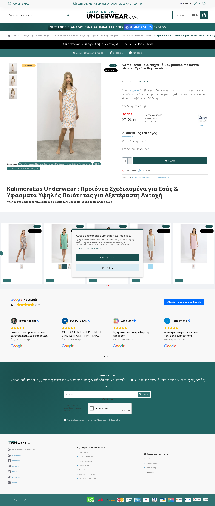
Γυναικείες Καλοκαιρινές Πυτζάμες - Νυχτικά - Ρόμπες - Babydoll (86, 35)
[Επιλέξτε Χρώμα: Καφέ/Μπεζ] (21, 266)
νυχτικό (134, 90)
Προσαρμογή (107, 267)
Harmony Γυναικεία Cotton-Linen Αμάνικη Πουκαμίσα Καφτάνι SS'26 (65, 271)
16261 (96, 164)
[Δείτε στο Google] (14, 321)
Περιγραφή (129, 81)
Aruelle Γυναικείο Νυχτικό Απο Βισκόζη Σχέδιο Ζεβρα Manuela (22, 271)
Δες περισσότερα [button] (21, 339)
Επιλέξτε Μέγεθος (135, 148)
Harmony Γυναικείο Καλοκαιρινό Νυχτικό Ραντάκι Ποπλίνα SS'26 (194, 271)
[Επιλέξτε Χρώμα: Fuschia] (193, 266)
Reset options (127, 136)
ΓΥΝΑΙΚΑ (16, 35)
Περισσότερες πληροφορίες (90, 248)
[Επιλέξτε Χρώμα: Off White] (69, 266)
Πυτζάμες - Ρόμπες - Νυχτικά (37, 35)
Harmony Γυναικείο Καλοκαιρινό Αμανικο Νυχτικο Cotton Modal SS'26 (151, 271)
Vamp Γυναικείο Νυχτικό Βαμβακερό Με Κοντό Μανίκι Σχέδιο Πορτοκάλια (55, 164)
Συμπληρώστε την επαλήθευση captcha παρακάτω (72, 407)
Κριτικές (144, 81)
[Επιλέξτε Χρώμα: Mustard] (59, 266)
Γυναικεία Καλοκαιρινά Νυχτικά (136, 35)
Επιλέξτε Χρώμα (133, 141)
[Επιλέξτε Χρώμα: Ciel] (150, 266)
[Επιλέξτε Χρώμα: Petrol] (64, 266)
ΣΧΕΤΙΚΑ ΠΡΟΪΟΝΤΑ (107, 216)
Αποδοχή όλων (107, 257)
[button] (106, 285)
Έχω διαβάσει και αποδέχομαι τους (95, 420)
